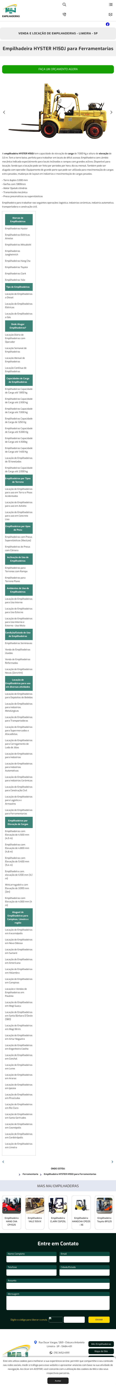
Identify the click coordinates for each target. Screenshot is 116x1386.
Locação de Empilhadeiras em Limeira (18, 1145)
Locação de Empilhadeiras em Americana (18, 961)
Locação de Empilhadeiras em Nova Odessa (18, 941)
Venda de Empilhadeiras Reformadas (17, 661)
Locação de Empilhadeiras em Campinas (18, 981)
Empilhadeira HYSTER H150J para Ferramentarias (58, 49)
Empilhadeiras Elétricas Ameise (17, 236)
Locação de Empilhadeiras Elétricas (18, 305)
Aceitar (58, 1381)
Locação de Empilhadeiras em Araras (18, 1076)
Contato (112, 14)
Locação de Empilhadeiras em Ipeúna (18, 1086)
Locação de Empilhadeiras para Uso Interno (18, 600)
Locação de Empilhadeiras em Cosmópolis (18, 1126)
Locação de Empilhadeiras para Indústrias (18, 755)
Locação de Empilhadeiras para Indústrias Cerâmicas (18, 779)
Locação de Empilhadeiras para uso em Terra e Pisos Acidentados (18, 493)
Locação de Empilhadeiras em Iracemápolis (18, 931)
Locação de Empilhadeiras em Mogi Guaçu (18, 1004)
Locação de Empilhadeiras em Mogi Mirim (18, 1027)
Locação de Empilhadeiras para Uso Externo (18, 610)
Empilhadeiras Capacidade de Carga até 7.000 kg (19, 410)
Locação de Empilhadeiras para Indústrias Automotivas (18, 767)
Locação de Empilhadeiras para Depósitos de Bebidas (19, 695)
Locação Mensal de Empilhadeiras (15, 360)
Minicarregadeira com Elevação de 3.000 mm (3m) (17, 888)
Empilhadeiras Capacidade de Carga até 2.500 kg (19, 400)
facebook (107, 25)
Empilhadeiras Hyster (16, 228)
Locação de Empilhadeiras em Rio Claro (18, 1106)
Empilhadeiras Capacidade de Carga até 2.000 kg (19, 469)
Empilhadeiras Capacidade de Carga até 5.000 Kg (19, 430)
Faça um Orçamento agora (58, 69)
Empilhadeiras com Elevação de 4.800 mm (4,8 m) (17, 848)
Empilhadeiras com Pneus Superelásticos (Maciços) (18, 538)
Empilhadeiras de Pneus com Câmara (17, 548)
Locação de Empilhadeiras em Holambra (18, 971)
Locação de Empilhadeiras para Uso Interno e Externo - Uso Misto (18, 622)
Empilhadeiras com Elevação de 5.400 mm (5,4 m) (17, 861)
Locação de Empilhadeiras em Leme (18, 1067)
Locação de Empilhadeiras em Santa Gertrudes (18, 1116)
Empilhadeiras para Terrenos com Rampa (16, 569)
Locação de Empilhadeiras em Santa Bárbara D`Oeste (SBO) (19, 1016)
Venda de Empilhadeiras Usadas (17, 651)
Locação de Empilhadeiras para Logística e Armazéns (18, 800)
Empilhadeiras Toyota (16, 267)
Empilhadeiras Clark (15, 273)
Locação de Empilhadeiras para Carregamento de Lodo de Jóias (18, 744)
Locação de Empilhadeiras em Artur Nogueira (18, 1037)
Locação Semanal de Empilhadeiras (16, 350)
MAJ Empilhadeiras (101, 1344)
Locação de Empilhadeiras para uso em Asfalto (18, 504)
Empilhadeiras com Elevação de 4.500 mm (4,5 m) (17, 835)
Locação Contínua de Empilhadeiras (15, 369)
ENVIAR (99, 1320)
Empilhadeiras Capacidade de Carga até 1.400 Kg (19, 450)
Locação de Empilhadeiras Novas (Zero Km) (18, 671)
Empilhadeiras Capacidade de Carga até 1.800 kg (19, 391)
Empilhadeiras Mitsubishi (18, 244)
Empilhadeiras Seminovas (18, 643)
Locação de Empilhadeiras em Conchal (18, 1057)
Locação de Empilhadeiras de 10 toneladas (18, 460)
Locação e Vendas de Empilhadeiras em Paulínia (16, 992)
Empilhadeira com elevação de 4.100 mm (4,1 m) (18, 875)
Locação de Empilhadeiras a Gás (18, 315)
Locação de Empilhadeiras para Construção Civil (18, 788)
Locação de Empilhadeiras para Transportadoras (18, 719)
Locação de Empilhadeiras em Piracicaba (18, 1096)
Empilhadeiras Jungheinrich (12, 253)
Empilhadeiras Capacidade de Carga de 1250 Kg (19, 420)
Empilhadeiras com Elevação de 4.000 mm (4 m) (18, 902)
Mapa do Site (101, 1351)
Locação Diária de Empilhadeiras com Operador (15, 338)
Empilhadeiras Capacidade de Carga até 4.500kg (19, 440)
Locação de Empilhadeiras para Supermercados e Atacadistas (18, 731)
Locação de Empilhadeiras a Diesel (18, 295)
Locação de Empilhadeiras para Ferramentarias (18, 812)
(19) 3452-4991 (61, 1352)
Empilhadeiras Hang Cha (17, 260)
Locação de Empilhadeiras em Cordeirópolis (18, 1136)
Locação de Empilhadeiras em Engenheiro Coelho (18, 1047)
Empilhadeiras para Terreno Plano (15, 579)
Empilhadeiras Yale (15, 279)
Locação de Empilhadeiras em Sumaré (18, 951)
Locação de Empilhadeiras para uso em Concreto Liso (18, 516)
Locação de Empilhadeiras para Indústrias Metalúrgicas (18, 707)
